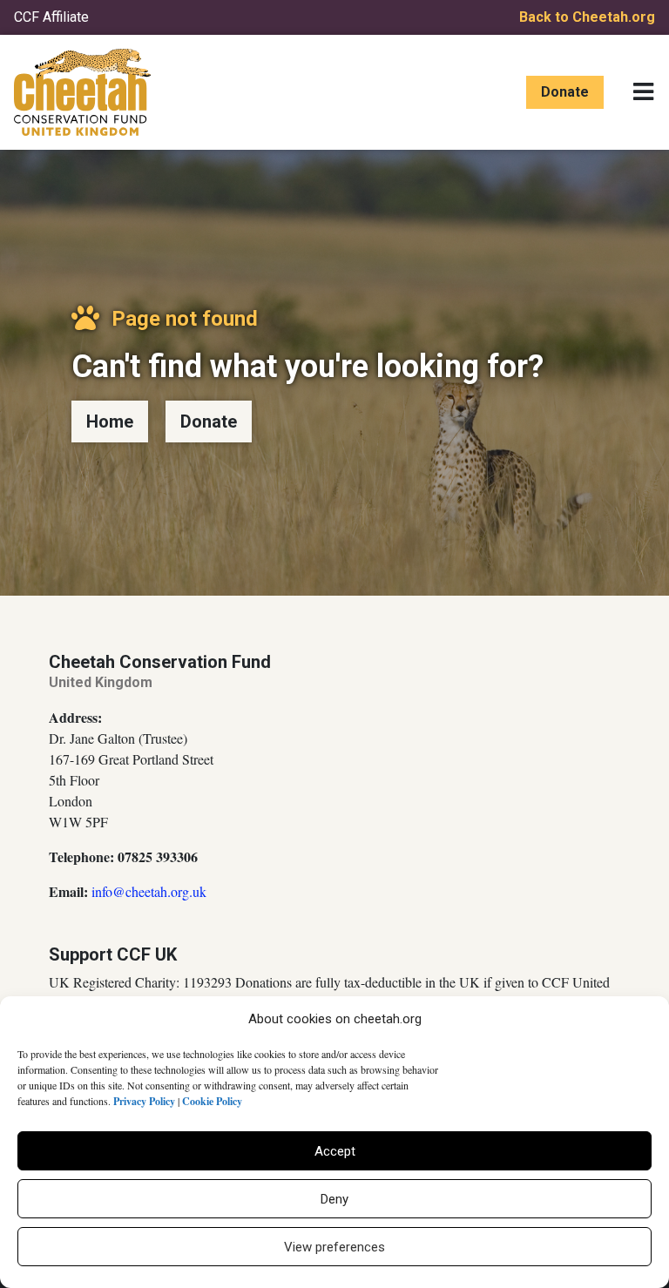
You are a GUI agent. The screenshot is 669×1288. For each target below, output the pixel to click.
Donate (565, 92)
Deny (334, 1199)
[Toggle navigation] (643, 92)
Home (109, 421)
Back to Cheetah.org (587, 17)
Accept (334, 1151)
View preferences (334, 1247)
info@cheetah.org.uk (148, 891)
